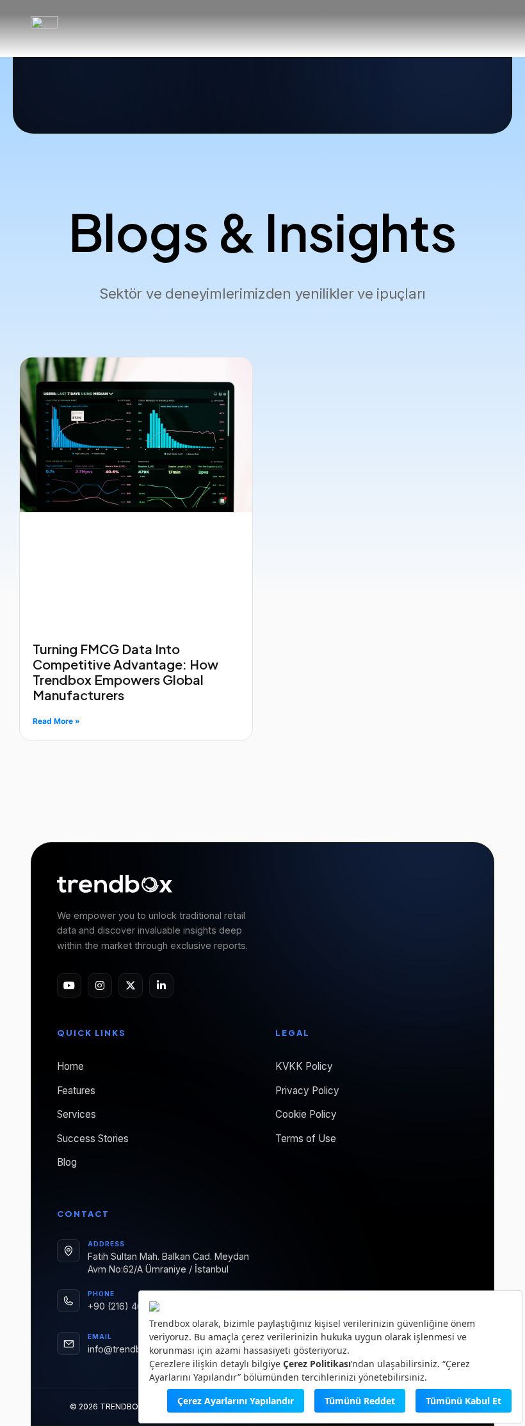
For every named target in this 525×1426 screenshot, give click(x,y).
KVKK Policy (304, 1066)
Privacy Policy (307, 1091)
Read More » (56, 721)
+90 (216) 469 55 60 (132, 1306)
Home (70, 1066)
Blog (67, 1162)
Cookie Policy (306, 1114)
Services (76, 1114)
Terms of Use (305, 1138)
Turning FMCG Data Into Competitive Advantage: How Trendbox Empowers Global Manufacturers (125, 672)
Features (76, 1091)
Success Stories (93, 1138)
